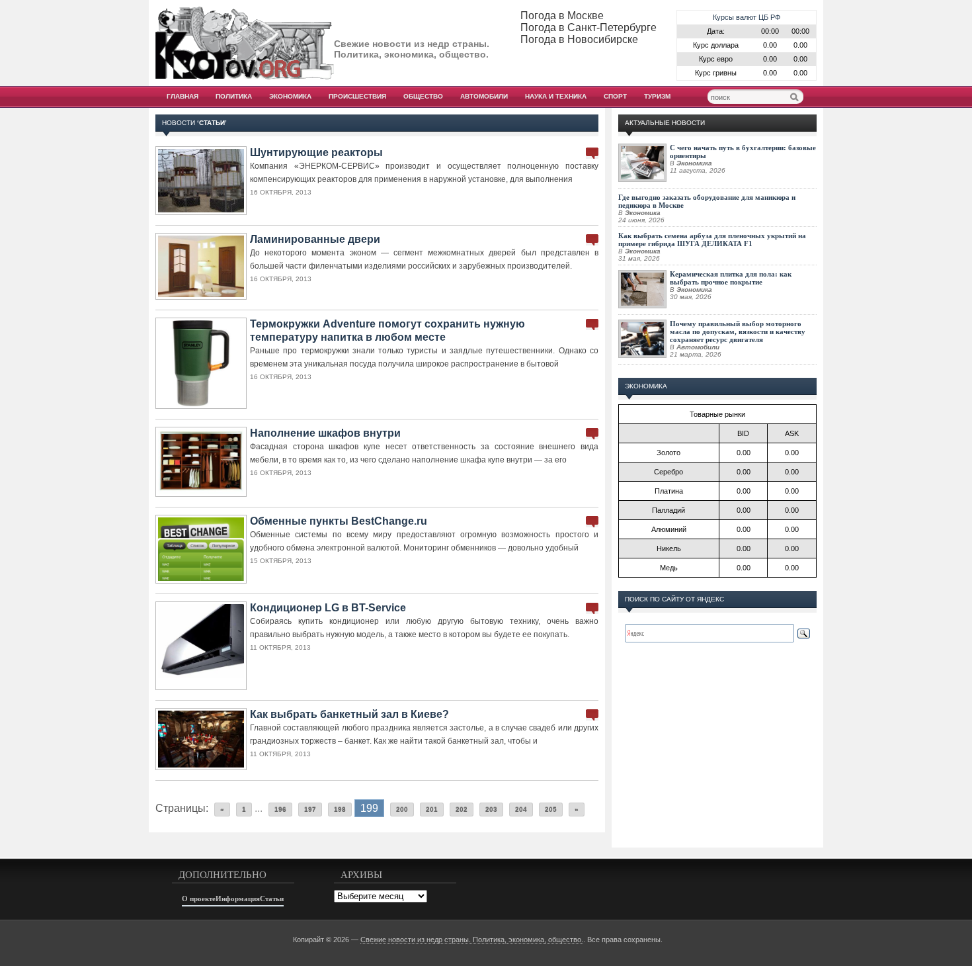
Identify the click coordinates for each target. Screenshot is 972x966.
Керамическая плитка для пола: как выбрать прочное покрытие (730, 278)
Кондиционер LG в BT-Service (328, 607)
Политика (234, 96)
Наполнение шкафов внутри (325, 433)
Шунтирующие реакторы (316, 152)
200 (402, 809)
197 (310, 809)
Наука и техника (556, 96)
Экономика (290, 96)
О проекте (199, 898)
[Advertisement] (717, 758)
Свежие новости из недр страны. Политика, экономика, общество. (471, 940)
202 (461, 809)
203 (491, 809)
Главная (182, 96)
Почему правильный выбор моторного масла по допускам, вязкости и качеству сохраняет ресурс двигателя (737, 331)
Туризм (657, 96)
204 (521, 809)
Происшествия (357, 96)
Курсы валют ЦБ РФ (746, 17)
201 (432, 809)
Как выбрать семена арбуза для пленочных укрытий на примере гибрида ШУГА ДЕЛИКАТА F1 (712, 239)
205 (551, 809)
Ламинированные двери (315, 239)
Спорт (615, 96)
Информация (238, 898)
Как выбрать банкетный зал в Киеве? (349, 714)
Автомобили (484, 96)
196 (280, 809)
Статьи (272, 898)
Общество (423, 96)
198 (340, 809)
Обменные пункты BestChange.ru (338, 521)
